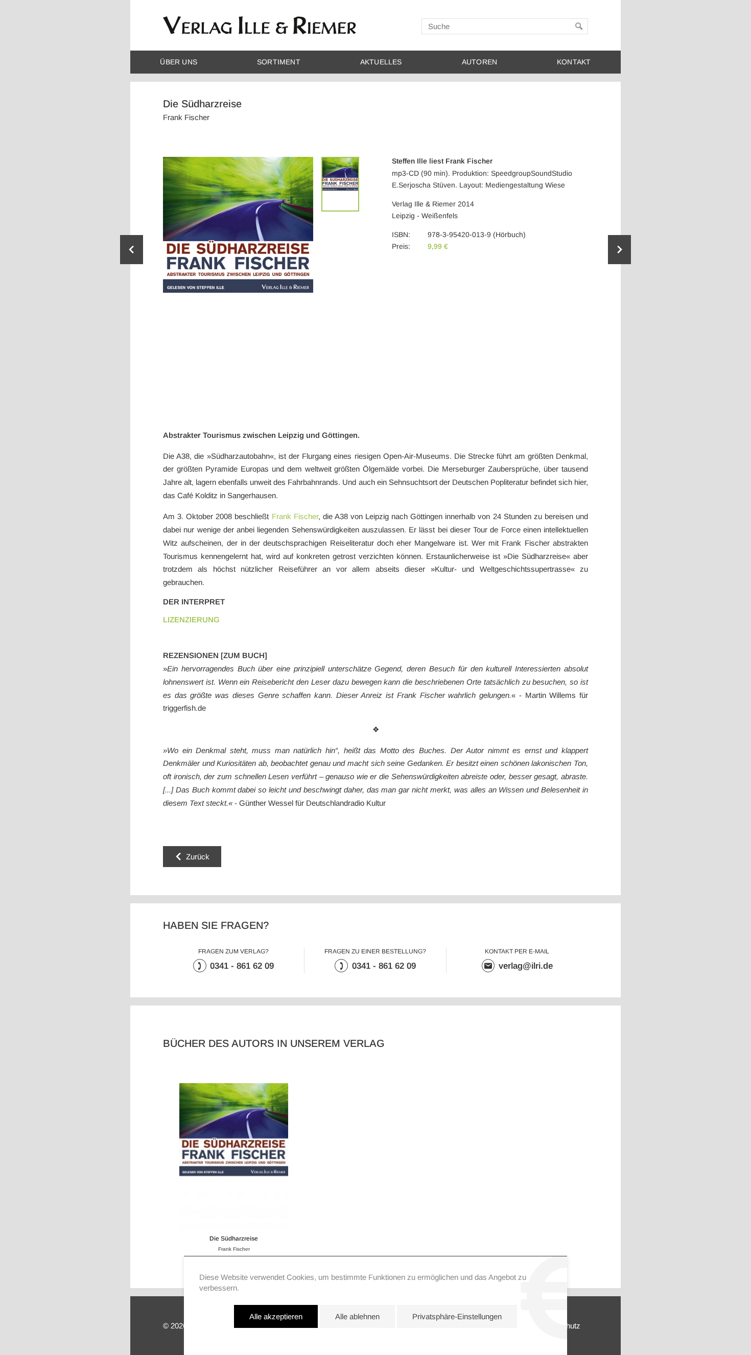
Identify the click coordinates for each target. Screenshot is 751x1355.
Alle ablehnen (357, 1316)
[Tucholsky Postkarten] (619, 249)
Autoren (479, 62)
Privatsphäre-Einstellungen (457, 1316)
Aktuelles (381, 62)
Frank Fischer (295, 516)
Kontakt (574, 62)
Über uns (178, 62)
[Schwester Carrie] (131, 249)
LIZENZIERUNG (191, 619)
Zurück (197, 856)
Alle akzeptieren (275, 1316)
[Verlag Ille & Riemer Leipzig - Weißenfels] (259, 25)
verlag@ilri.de (526, 966)
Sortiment (278, 62)
